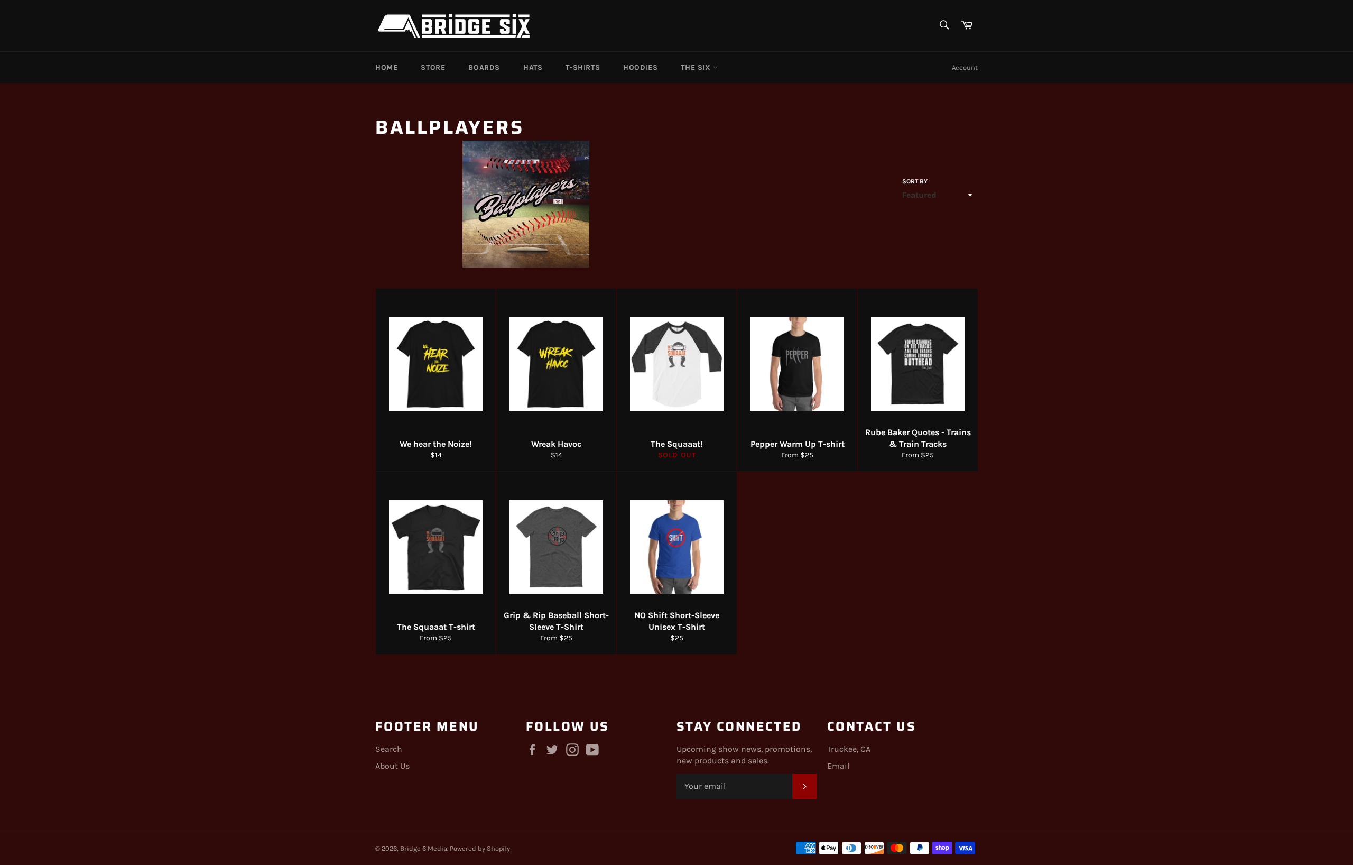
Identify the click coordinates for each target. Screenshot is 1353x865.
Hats (532, 67)
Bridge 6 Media (423, 848)
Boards (484, 67)
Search (388, 749)
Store (433, 67)
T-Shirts (583, 67)
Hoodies (640, 67)
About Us (392, 766)
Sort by (915, 181)
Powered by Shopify (480, 848)
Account (965, 67)
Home (386, 67)
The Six (697, 67)
